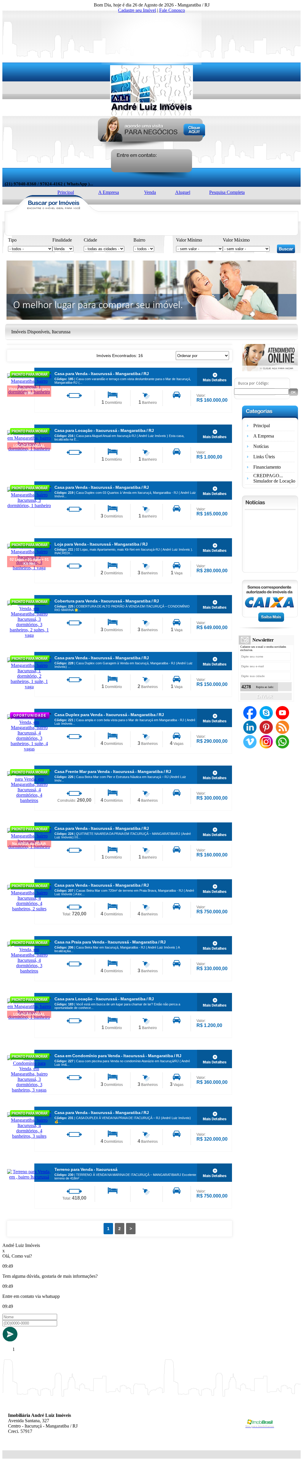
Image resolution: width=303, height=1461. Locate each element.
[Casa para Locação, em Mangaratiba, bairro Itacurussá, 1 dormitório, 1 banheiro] (214, 434)
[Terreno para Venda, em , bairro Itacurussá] (29, 1176)
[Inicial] (151, 113)
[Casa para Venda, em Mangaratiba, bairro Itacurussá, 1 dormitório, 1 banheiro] (214, 377)
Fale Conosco (172, 10)
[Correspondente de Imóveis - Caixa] (270, 620)
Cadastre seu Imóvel (137, 10)
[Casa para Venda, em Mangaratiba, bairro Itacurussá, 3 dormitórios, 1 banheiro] (29, 505)
